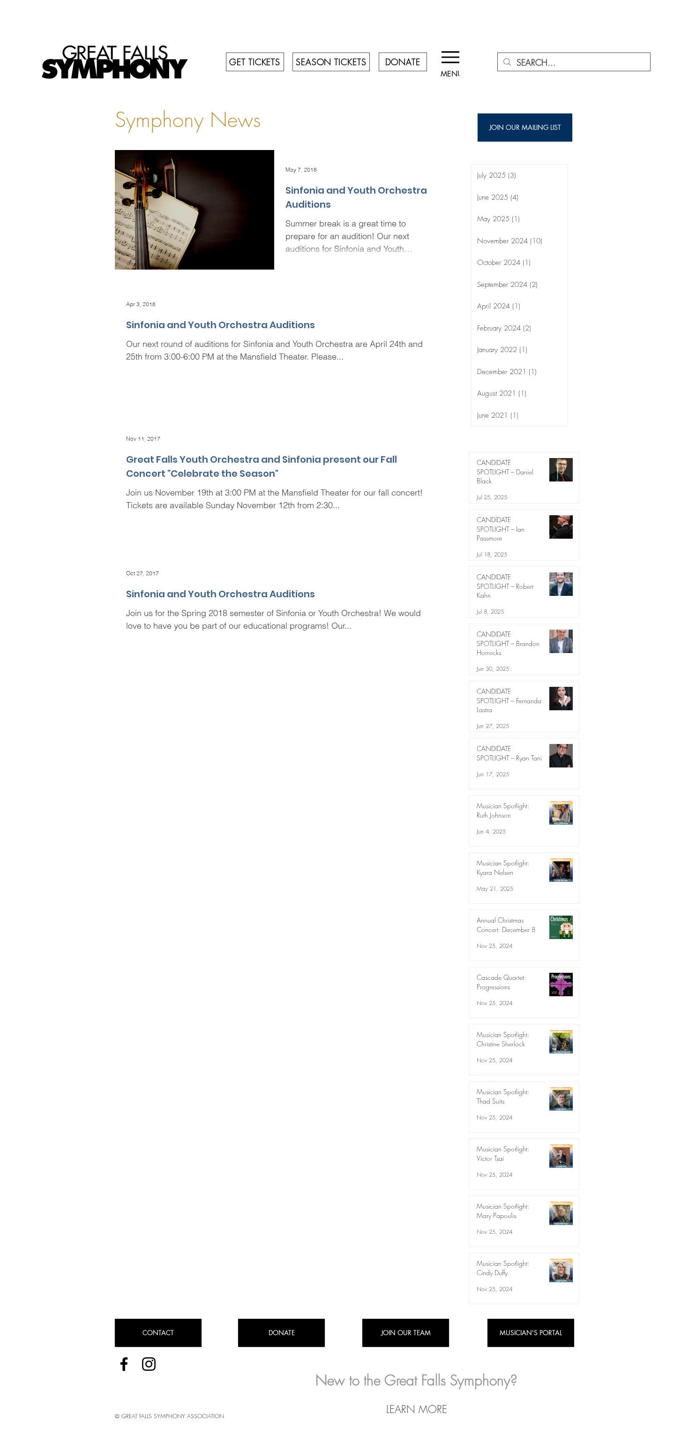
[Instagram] (149, 1364)
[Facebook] (124, 1364)
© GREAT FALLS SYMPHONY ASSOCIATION (169, 1416)
